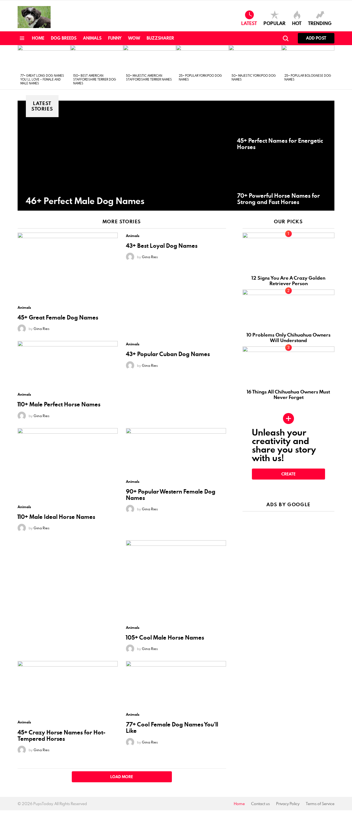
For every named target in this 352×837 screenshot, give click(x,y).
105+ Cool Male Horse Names (165, 637)
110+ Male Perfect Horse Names (59, 404)
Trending (320, 23)
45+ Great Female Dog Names (58, 317)
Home (38, 38)
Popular (274, 23)
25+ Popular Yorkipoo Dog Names (200, 77)
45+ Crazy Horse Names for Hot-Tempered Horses (61, 735)
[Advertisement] (288, 550)
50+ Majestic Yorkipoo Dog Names (254, 77)
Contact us (260, 804)
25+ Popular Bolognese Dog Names (307, 77)
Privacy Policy (287, 804)
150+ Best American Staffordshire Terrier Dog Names (94, 79)
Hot (296, 23)
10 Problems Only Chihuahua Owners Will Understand (289, 337)
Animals (92, 38)
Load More (121, 777)
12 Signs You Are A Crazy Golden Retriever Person (288, 280)
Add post (316, 38)
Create (288, 474)
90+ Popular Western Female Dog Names (170, 495)
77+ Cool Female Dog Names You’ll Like (172, 727)
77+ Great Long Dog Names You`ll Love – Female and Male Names (42, 79)
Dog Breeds (63, 38)
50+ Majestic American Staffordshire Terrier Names (149, 77)
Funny (115, 38)
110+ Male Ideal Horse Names (56, 517)
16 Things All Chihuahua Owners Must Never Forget (288, 394)
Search (285, 38)
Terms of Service (320, 804)
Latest (249, 23)
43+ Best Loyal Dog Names (161, 246)
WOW (134, 38)
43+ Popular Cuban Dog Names (168, 354)
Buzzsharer (160, 38)
